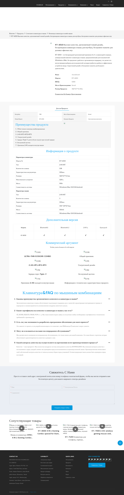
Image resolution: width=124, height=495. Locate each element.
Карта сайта (33, 492)
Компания (68, 468)
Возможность (69, 465)
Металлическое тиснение (47, 468)
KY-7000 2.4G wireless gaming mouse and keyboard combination (102, 432)
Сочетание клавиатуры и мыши (36, 33)
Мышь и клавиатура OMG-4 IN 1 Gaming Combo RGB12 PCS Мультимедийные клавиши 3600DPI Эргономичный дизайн (22, 436)
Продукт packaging (45, 471)
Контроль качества (45, 474)
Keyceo (12, 33)
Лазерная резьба (45, 480)
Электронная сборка (46, 459)
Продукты (20, 33)
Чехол (67, 471)
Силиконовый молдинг (46, 465)
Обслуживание (69, 459)
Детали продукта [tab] (62, 108)
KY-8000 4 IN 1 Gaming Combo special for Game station (48, 432)
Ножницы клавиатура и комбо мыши (60, 33)
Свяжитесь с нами (70, 477)
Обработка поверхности (47, 477)
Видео (67, 474)
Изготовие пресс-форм (46, 462)
